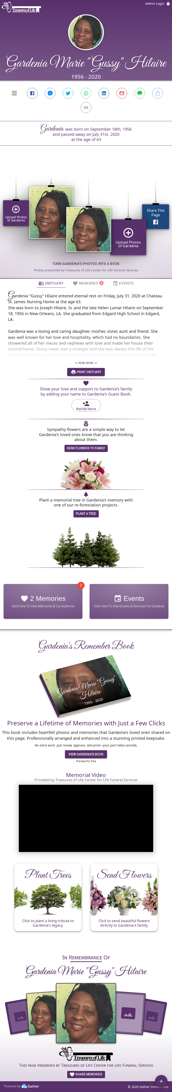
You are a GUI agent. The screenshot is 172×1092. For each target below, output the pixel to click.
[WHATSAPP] (86, 93)
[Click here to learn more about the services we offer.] (86, 1054)
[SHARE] (157, 93)
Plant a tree (86, 513)
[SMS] (139, 93)
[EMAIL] (121, 93)
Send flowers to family (86, 448)
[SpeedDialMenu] (161, 1081)
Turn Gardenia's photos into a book (86, 264)
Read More (86, 363)
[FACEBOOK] (32, 93)
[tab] (51, 283)
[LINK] (86, 107)
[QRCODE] (14, 93)
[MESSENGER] (50, 93)
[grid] (86, 220)
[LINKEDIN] (104, 93)
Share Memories (88, 1074)
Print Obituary (88, 372)
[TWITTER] (68, 93)
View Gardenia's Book (86, 754)
